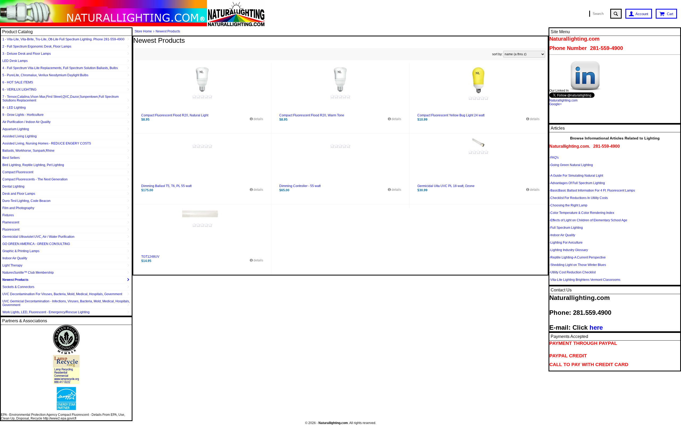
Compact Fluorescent (17, 172)
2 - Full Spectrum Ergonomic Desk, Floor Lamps (36, 46)
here (596, 327)
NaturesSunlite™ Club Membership (28, 272)
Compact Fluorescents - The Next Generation (35, 179)
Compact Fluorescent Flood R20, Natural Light (174, 115)
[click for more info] (202, 79)
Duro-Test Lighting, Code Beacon (26, 201)
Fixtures (8, 215)
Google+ (555, 104)
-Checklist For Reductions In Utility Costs (578, 198)
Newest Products (15, 280)
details (258, 119)
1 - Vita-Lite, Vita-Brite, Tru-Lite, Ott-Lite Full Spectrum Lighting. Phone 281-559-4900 (63, 39)
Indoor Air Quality (14, 258)
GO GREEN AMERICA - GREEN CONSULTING (36, 244)
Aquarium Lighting (15, 129)
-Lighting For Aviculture (566, 242)
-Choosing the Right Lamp (568, 205)
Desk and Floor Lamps (18, 194)
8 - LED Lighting (14, 107)
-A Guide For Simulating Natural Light (576, 175)
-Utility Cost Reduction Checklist (572, 272)
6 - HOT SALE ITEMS (17, 82)
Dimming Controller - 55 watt (300, 186)
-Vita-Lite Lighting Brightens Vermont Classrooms (584, 280)
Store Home (143, 31)
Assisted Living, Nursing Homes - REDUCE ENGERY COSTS (46, 143)
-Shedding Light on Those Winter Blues (577, 265)
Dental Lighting (13, 186)
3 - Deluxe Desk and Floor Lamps (26, 54)
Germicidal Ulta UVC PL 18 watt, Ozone (446, 186)
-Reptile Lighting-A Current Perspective (577, 257)
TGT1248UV (150, 257)
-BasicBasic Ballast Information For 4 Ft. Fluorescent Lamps (592, 190)
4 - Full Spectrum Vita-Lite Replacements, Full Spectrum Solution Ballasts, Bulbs (60, 68)
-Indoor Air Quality (562, 235)
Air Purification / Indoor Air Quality (26, 122)
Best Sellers (11, 158)
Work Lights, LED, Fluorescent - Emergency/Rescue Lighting (46, 312)
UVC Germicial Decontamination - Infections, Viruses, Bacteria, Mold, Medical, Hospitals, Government (66, 303)
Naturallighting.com (563, 100)
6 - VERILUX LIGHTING (19, 89)
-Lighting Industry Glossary (568, 250)
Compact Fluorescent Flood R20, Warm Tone (311, 115)
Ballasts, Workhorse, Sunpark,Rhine (28, 150)
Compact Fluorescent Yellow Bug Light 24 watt (450, 115)
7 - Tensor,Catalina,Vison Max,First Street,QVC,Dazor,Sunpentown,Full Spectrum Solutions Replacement (60, 98)
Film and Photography (18, 208)
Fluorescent (10, 229)
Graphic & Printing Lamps (20, 251)
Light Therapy (12, 265)
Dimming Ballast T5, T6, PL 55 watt (166, 186)
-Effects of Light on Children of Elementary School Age (588, 220)
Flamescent (10, 222)
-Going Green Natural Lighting (571, 165)
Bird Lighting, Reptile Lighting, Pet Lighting (33, 165)
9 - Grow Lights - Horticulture (23, 115)
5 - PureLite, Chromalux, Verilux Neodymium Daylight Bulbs (45, 75)
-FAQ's (554, 157)
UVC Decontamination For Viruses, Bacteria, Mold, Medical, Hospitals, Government (62, 294)
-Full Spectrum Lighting (566, 228)
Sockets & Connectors (18, 287)
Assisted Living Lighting (19, 136)
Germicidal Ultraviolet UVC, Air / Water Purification (38, 237)
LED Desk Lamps (15, 61)
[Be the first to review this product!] (202, 96)
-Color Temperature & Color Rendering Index (581, 213)
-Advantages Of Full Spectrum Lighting (577, 183)
